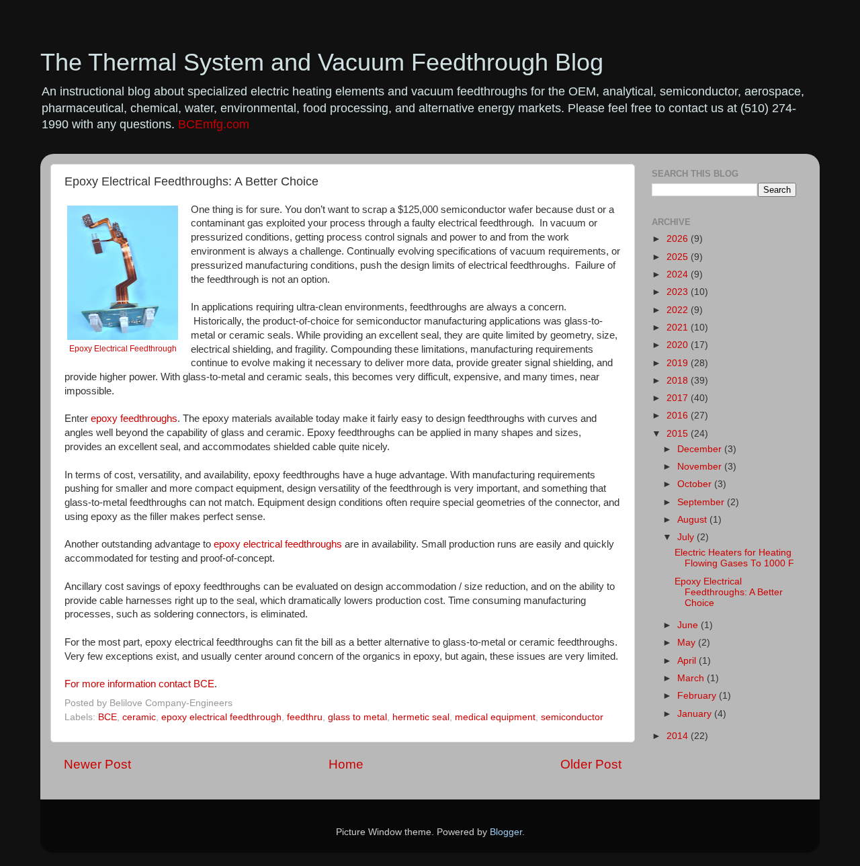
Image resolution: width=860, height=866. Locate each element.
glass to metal (357, 717)
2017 (678, 398)
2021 (678, 327)
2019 (678, 363)
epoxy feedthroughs (134, 418)
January (695, 714)
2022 (678, 310)
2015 (678, 434)
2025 (678, 257)
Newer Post (97, 764)
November (700, 467)
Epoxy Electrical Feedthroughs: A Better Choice (729, 592)
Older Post (590, 764)
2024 (678, 274)
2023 (678, 292)
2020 (678, 345)
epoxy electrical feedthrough (221, 717)
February (698, 696)
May (687, 643)
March (692, 678)
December (700, 449)
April (688, 661)
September (702, 502)
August (693, 520)
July (687, 537)
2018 (678, 381)
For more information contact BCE (139, 684)
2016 (678, 415)
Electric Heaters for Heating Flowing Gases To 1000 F (734, 558)
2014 (678, 736)
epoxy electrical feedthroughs (278, 544)
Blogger (506, 832)
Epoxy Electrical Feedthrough (123, 348)
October (695, 484)
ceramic (139, 717)
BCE (107, 717)
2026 (678, 239)
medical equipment (495, 717)
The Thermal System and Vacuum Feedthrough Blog (321, 62)
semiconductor (572, 717)
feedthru (304, 717)
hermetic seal (420, 717)
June (689, 625)
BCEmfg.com (213, 124)
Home (346, 764)
